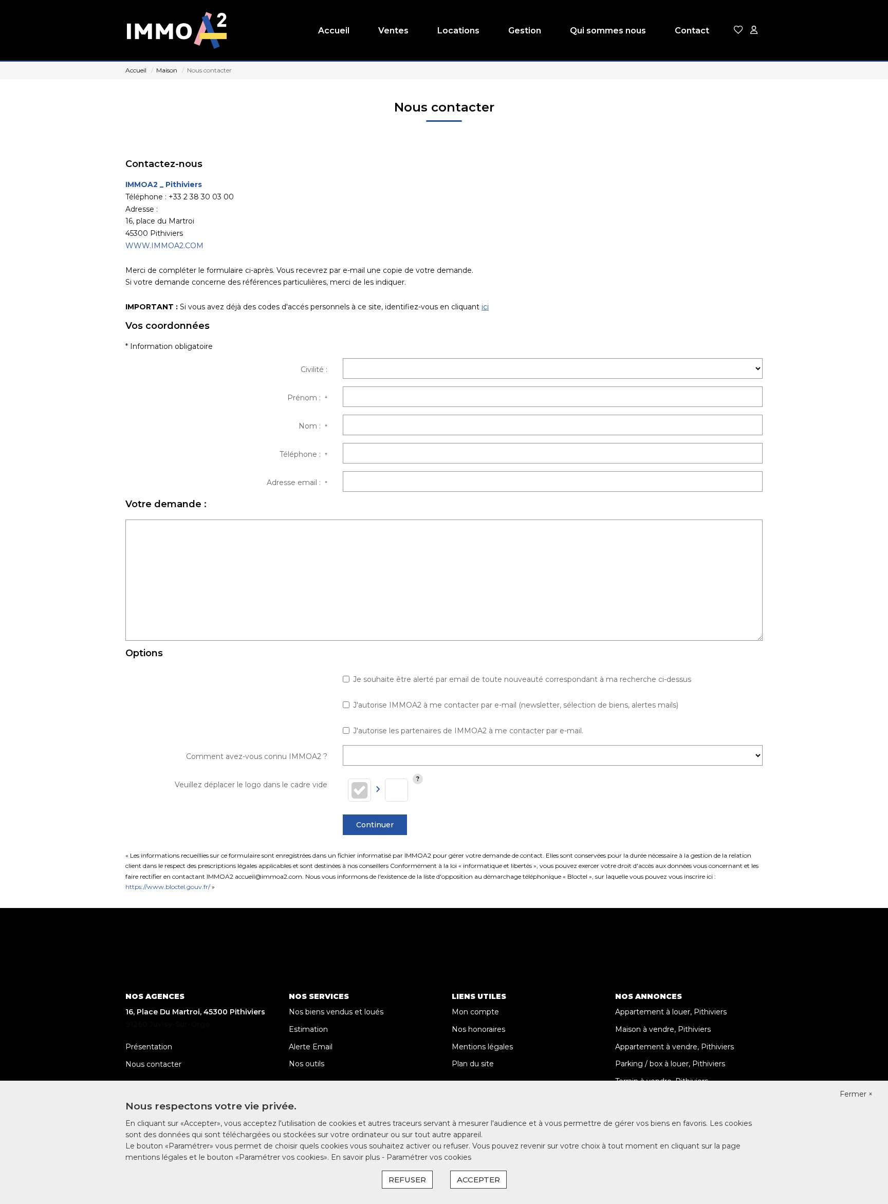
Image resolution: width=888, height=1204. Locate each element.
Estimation (308, 1029)
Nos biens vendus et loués (336, 1011)
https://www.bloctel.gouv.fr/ (167, 887)
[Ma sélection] (738, 31)
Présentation (148, 1046)
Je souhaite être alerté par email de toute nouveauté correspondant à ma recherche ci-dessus (522, 679)
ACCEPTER (478, 1179)
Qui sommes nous (608, 30)
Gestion (524, 30)
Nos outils (306, 1063)
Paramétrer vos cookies (428, 1157)
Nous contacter (153, 1064)
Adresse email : (297, 482)
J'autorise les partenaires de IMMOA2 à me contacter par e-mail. (468, 730)
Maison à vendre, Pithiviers (663, 1029)
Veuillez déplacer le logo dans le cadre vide (251, 784)
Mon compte (475, 1011)
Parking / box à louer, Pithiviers (670, 1063)
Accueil (333, 30)
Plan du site (473, 1063)
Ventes (393, 30)
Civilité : (314, 369)
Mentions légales (482, 1046)
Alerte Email (310, 1046)
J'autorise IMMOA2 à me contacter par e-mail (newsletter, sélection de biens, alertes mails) (515, 705)
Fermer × (856, 1094)
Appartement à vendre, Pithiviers (674, 1046)
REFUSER (407, 1179)
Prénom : (307, 397)
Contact (692, 30)
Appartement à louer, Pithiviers (671, 1011)
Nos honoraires (478, 1029)
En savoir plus (356, 1157)
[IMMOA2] (176, 31)
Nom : (313, 426)
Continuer (375, 824)
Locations (458, 30)
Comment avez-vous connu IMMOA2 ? (256, 756)
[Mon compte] (753, 31)
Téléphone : (303, 454)
